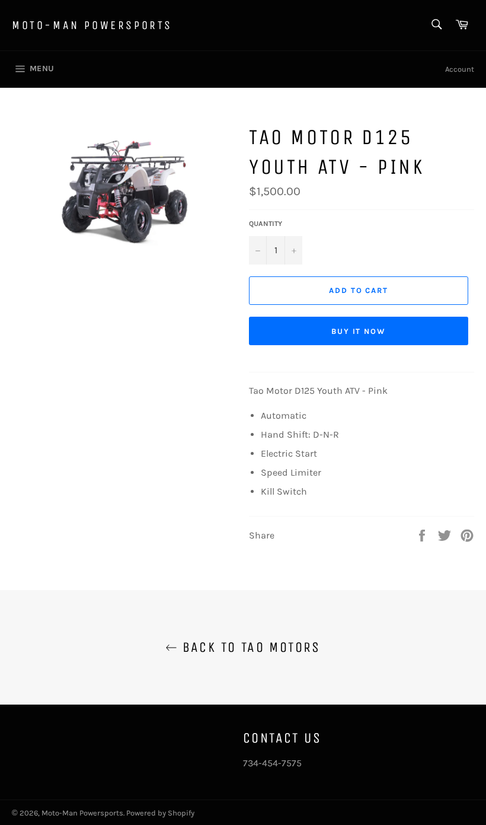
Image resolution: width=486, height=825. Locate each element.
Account (459, 69)
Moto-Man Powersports (92, 25)
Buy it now (358, 331)
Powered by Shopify (160, 812)
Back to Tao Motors (249, 647)
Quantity (265, 223)
